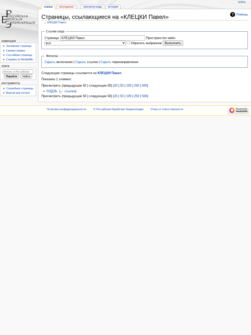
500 (144, 85)
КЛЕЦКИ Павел (56, 22)
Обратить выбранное (146, 43)
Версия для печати (18, 92)
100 (128, 85)
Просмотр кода (92, 6)
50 (122, 85)
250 (136, 85)
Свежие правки (15, 50)
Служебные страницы (19, 88)
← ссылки (67, 91)
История (113, 6)
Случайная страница (19, 54)
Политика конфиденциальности (66, 109)
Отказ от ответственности (167, 109)
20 (115, 85)
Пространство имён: (161, 38)
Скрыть (50, 62)
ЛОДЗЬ (51, 91)
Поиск (5, 65)
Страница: (52, 38)
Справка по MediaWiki (19, 59)
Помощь (242, 14)
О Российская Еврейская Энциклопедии (118, 109)
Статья (48, 6)
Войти (241, 1)
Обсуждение (66, 6)
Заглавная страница (18, 45)
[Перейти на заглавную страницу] (19, 19)
